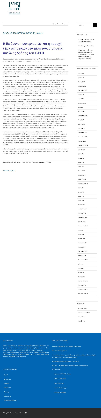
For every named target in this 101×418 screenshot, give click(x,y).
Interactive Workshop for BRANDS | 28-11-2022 (65, 361)
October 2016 (82, 255)
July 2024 (81, 73)
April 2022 (81, 99)
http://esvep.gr (62, 392)
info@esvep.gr (62, 388)
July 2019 (80, 154)
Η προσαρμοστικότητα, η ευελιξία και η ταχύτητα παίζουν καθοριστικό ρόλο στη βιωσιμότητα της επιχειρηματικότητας (86, 54)
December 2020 (82, 115)
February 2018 (82, 209)
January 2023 (82, 86)
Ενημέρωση (42, 162)
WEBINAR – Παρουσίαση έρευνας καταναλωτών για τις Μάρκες (70, 365)
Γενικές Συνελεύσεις (84, 312)
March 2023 (81, 82)
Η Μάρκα (6, 383)
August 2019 (81, 149)
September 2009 (83, 293)
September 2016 (83, 260)
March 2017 (81, 238)
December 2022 (82, 90)
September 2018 (83, 183)
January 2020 (82, 128)
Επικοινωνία (7, 396)
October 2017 (82, 221)
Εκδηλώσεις (81, 317)
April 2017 (81, 234)
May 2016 (81, 272)
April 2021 (81, 107)
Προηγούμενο (57, 24)
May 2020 (81, 120)
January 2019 (82, 175)
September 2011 (82, 289)
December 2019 (82, 132)
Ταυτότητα (7, 379)
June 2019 (81, 158)
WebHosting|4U (23, 413)
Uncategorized (82, 308)
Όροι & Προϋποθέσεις (10, 400)
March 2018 (81, 204)
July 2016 (80, 264)
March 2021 (81, 111)
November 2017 (82, 217)
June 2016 (81, 268)
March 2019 (81, 171)
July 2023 (81, 77)
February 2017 (82, 243)
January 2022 (82, 103)
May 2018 (81, 196)
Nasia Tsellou (16, 162)
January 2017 (82, 247)
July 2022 (81, 94)
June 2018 (81, 192)
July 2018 (81, 188)
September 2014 (83, 281)
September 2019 (83, 145)
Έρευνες (6, 392)
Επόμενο (64, 24)
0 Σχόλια (49, 162)
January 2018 (82, 213)
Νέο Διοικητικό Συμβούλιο (86, 46)
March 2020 (81, 124)
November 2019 (82, 137)
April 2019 (81, 166)
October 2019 (82, 141)
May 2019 (81, 162)
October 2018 (82, 179)
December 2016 (82, 251)
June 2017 (81, 230)
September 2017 (83, 226)
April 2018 (81, 200)
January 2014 (82, 285)
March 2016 (81, 277)
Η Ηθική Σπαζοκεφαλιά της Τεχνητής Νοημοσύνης (66, 346)
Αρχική (6, 375)
